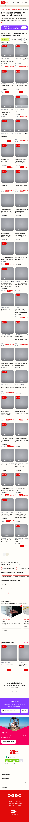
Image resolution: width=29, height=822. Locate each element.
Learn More (21, 6)
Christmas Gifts (16, 9)
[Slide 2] (20, 55)
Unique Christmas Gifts (8, 568)
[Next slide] (27, 6)
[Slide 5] (9, 55)
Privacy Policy (18, 801)
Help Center (4, 630)
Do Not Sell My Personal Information (14, 803)
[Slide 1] (4, 55)
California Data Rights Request (14, 805)
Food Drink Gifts (6, 576)
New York (8, 9)
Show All (26, 642)
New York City (6, 585)
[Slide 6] (10, 55)
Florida (20, 593)
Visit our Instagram (8, 741)
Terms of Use (10, 801)
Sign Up (24, 710)
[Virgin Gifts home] (4, 2)
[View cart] (22, 2)
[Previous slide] (1, 6)
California (4, 593)
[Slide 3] (21, 55)
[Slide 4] (22, 55)
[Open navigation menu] (26, 2)
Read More (4, 23)
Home (2, 9)
